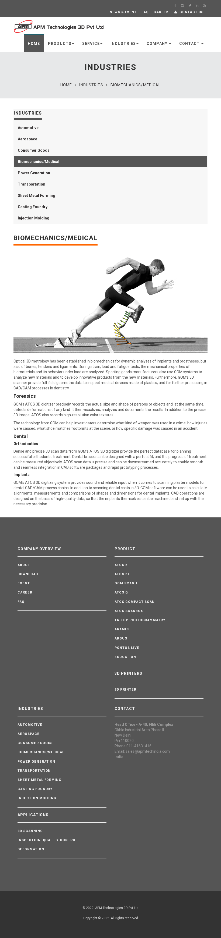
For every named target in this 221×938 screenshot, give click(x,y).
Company (157, 43)
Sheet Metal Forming (39, 780)
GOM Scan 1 (126, 583)
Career (25, 592)
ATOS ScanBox (129, 611)
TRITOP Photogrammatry (140, 620)
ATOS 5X (122, 574)
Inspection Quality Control (48, 840)
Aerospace (29, 734)
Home (34, 43)
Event (24, 583)
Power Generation (36, 761)
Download (28, 574)
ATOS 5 (121, 565)
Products (59, 43)
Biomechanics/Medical (135, 85)
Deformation (31, 849)
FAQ (21, 602)
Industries (123, 43)
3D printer (125, 689)
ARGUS (121, 638)
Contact (190, 43)
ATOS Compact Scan (135, 602)
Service (91, 43)
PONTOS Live (127, 648)
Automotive (30, 725)
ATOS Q (121, 592)
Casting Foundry (35, 789)
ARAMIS (122, 629)
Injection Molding (37, 798)
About (24, 565)
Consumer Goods (35, 743)
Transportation (34, 771)
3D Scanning (30, 831)
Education (125, 657)
